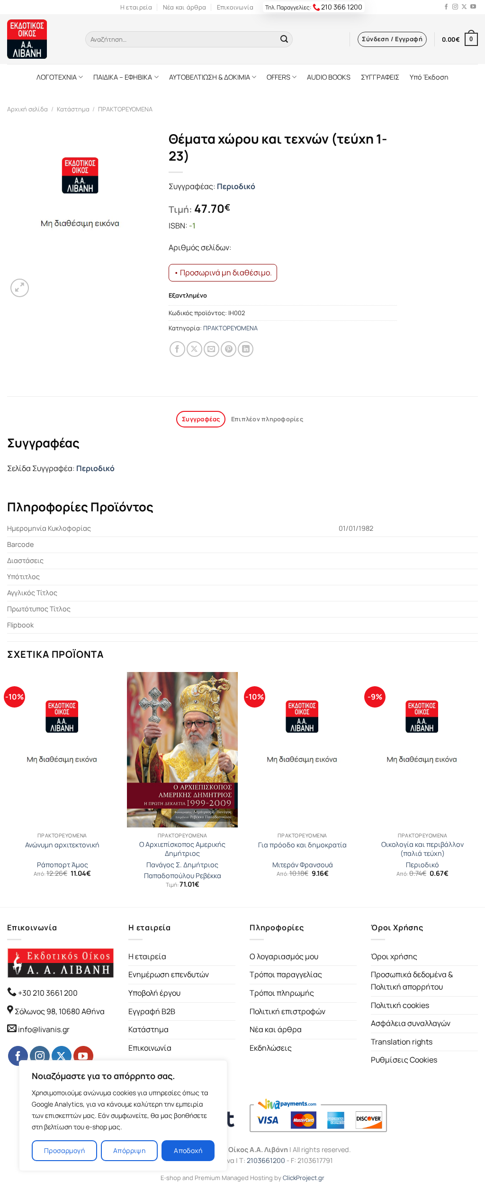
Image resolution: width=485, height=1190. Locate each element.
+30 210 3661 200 (47, 993)
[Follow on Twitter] (464, 7)
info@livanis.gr (44, 1029)
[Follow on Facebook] (446, 7)
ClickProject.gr (303, 1177)
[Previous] (7, 788)
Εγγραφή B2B (151, 1011)
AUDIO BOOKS (328, 77)
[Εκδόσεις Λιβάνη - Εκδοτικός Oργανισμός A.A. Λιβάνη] (39, 39)
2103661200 (266, 1160)
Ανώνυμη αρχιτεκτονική (62, 845)
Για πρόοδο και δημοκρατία (302, 845)
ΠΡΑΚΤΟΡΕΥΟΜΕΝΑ (125, 109)
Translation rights (401, 1041)
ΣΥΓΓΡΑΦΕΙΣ (380, 77)
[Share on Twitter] (194, 349)
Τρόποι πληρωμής (282, 993)
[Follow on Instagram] (455, 7)
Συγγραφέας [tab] (201, 419)
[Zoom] (19, 288)
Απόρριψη (129, 1150)
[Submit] (284, 39)
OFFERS (278, 77)
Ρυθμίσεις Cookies (404, 1059)
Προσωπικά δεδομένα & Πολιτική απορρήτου (412, 980)
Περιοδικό (236, 186)
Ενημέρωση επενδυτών (168, 974)
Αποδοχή (188, 1150)
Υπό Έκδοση (429, 77)
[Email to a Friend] (211, 349)
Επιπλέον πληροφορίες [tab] (267, 419)
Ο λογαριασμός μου (284, 956)
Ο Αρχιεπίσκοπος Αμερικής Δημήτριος (182, 849)
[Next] (477, 788)
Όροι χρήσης (394, 956)
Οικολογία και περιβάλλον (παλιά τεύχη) (422, 849)
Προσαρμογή (64, 1150)
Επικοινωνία (235, 7)
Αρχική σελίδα (27, 109)
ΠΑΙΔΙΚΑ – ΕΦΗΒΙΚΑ (122, 77)
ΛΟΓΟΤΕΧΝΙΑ (56, 77)
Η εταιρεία (136, 7)
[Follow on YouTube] (473, 7)
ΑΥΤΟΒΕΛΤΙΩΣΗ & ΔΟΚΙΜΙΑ (209, 77)
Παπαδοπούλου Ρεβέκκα (182, 876)
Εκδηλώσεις (271, 1048)
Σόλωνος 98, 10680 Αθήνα (60, 1011)
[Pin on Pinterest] (228, 349)
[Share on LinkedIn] (245, 349)
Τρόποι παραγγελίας (286, 974)
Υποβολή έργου (154, 993)
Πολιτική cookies (400, 1005)
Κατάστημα (73, 109)
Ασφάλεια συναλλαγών (410, 1023)
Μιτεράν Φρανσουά (302, 865)
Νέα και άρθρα (184, 7)
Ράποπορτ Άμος (62, 865)
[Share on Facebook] (177, 349)
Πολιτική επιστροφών (287, 1011)
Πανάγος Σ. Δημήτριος (182, 865)
